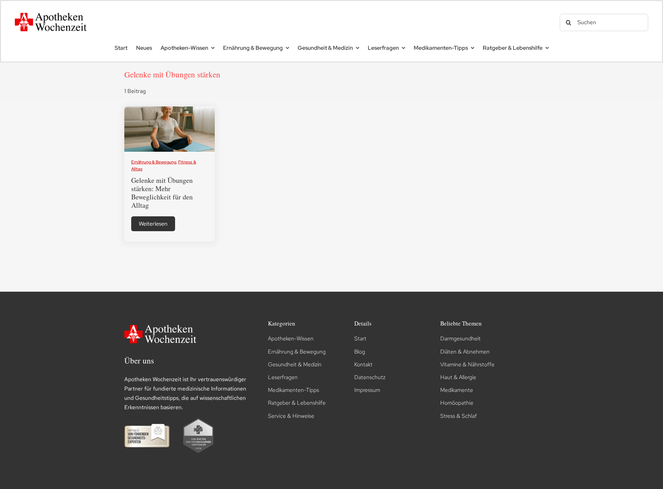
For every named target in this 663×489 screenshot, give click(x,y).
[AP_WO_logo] (53, 10)
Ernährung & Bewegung (153, 162)
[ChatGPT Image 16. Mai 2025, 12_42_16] (169, 109)
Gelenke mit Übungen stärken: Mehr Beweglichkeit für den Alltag (162, 193)
